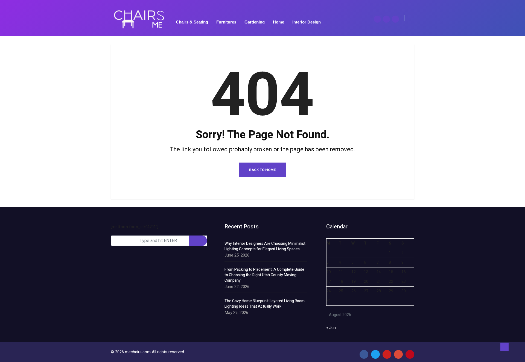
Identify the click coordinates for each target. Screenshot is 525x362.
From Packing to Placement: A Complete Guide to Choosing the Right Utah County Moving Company (264, 275)
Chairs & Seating (192, 22)
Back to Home (262, 169)
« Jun (331, 328)
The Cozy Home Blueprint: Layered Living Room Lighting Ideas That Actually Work (264, 303)
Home (278, 22)
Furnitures (226, 22)
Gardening (254, 22)
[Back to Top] (504, 347)
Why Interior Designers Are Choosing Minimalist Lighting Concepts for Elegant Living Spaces (264, 246)
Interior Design (306, 22)
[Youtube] (387, 354)
